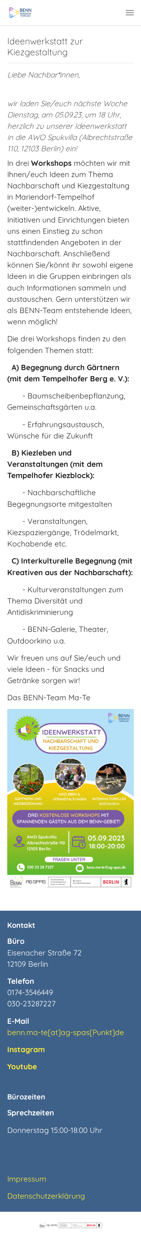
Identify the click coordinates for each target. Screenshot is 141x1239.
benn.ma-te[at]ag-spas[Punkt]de (65, 1032)
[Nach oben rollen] (122, 1220)
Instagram (26, 1049)
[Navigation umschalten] (130, 13)
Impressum (26, 1178)
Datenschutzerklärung (46, 1195)
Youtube (22, 1066)
